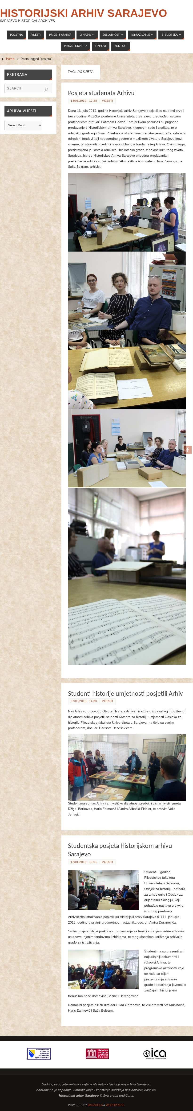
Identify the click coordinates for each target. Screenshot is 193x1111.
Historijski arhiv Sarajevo (83, 13)
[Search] (46, 89)
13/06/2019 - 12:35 (84, 100)
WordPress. (115, 1105)
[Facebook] (188, 450)
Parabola (95, 1105)
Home (10, 59)
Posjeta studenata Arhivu (101, 93)
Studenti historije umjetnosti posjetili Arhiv (125, 694)
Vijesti (107, 100)
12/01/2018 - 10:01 (84, 862)
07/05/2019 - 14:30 (84, 701)
